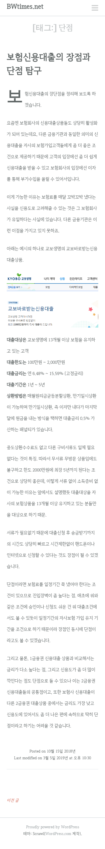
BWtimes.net (25, 6)
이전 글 (13, 800)
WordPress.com (58, 833)
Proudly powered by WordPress (52, 826)
